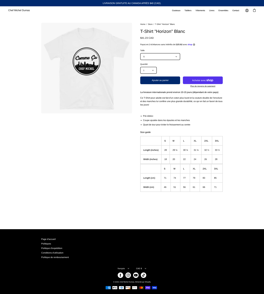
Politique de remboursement (55, 257)
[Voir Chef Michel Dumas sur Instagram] (128, 275)
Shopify (147, 282)
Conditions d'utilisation (52, 253)
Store (150, 24)
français (121, 268)
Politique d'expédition (51, 248)
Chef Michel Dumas (19, 10)
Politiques (46, 244)
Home (142, 24)
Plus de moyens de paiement (202, 86)
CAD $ (139, 268)
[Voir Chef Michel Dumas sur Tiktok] (143, 275)
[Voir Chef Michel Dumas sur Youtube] (136, 275)
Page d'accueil (48, 239)
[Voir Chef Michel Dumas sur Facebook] (120, 275)
